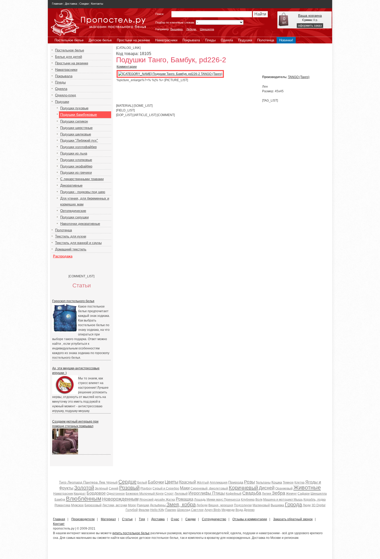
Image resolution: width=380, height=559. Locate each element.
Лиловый (181, 493)
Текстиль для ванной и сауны (78, 243)
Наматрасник (63, 493)
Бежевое (132, 493)
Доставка (71, 3)
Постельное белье (69, 40)
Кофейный (233, 493)
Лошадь (200, 499)
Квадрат (80, 493)
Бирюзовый (93, 505)
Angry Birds (212, 510)
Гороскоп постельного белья (73, 301)
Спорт (169, 493)
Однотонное (116, 493)
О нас (175, 519)
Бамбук (60, 499)
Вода (239, 510)
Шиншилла (207, 29)
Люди (307, 505)
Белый (142, 482)
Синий (113, 488)
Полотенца (265, 40)
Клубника (248, 499)
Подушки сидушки (74, 217)
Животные (307, 487)
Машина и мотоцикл (278, 499)
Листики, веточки (114, 505)
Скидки (84, 3)
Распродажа (62, 256)
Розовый (129, 488)
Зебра (278, 493)
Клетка (299, 482)
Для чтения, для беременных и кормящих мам (84, 201)
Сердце (127, 482)
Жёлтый (203, 482)
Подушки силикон (74, 121)
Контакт (59, 524)
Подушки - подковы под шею (82, 192)
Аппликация (218, 482)
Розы (249, 482)
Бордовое (96, 493)
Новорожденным (120, 499)
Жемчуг (291, 493)
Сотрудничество (214, 519)
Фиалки (144, 510)
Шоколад (183, 510)
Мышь (298, 499)
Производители (83, 519)
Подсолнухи (243, 505)
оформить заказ (310, 25)
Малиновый (261, 505)
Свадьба (251, 493)
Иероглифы (200, 493)
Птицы (218, 493)
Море (132, 505)
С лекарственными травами (82, 179)
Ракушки (143, 505)
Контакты (97, 3)
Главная (57, 3)
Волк (258, 499)
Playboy (146, 488)
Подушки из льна (73, 153)
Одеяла (227, 40)
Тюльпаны (263, 482)
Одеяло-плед (65, 95)
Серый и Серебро (166, 488)
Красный (187, 482)
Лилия (267, 493)
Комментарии (127, 66)
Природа (235, 482)
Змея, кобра (181, 504)
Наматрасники (166, 40)
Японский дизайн (152, 499)
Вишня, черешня (220, 505)
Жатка (170, 499)
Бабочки (156, 482)
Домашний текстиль (70, 249)
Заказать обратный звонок (293, 519)
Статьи (127, 519)
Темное (288, 482)
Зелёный (101, 488)
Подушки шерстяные (76, 128)
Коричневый (243, 488)
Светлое (197, 510)
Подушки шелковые (75, 134)
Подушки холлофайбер (78, 147)
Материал (108, 519)
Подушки (245, 40)
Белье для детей (68, 57)
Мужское (77, 505)
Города (293, 504)
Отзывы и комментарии (249, 519)
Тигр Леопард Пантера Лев (82, 482)
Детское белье (100, 40)
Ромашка (184, 499)
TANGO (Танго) (298, 77)
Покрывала (191, 40)
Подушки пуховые (74, 108)
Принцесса (232, 499)
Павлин (170, 510)
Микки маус (215, 499)
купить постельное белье (131, 533)
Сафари (304, 493)
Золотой (84, 488)
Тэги (142, 519)
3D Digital (318, 505)
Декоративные (71, 185)
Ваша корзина (310, 15)
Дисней (267, 488)
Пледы (210, 40)
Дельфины (158, 505)
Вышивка (176, 29)
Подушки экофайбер (76, 166)
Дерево (249, 510)
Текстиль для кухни (70, 236)
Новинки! (286, 40)
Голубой (132, 510)
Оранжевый (284, 488)
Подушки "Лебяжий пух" (79, 140)
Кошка (276, 482)
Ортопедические (73, 211)
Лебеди (191, 29)
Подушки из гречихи (76, 172)
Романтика (62, 505)
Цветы (171, 482)
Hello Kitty (157, 510)
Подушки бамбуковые (78, 114)
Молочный (147, 493)
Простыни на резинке (133, 40)
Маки (185, 488)
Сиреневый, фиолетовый (209, 488)
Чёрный (112, 482)
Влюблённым (83, 498)
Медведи (228, 510)
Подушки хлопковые (76, 160)
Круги (160, 493)
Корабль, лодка (314, 499)
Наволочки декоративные (80, 224)
